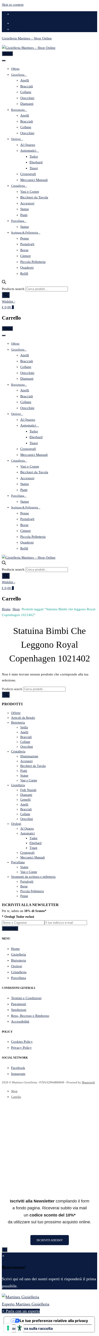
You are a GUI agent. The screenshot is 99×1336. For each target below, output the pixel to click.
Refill (24, 273)
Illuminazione (29, 756)
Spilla (24, 727)
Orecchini (27, 98)
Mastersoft (88, 1082)
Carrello (16, 1097)
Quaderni (27, 267)
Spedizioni (18, 1010)
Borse (24, 250)
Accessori (27, 203)
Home (6, 609)
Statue (24, 209)
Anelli (24, 80)
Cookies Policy (22, 1041)
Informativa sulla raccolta (30, 1328)
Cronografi (28, 174)
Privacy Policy (21, 1047)
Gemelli (25, 799)
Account (17, 29)
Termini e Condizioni (26, 998)
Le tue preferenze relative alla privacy (54, 1320)
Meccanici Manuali (34, 180)
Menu (7, 53)
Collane (25, 92)
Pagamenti (18, 1004)
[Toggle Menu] (4, 60)
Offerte (15, 68)
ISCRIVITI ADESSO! (50, 1240)
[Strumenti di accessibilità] (19, 1328)
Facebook (18, 1068)
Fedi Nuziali (28, 790)
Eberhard (36, 162)
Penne (24, 238)
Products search (13, 289)
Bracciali (26, 86)
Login (15, 23)
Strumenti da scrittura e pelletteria (33, 877)
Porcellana (17, 221)
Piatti (23, 215)
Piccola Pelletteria (33, 262)
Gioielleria (17, 74)
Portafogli (27, 244)
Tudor (33, 156)
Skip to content (12, 4)
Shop (16, 609)
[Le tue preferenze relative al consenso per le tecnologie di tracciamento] (8, 1328)
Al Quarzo (27, 145)
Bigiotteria (18, 110)
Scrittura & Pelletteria (24, 232)
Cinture (25, 256)
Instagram (18, 1074)
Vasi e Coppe (29, 191)
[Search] (6, 295)
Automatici (28, 150)
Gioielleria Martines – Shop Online (27, 38)
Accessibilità (20, 1021)
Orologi (16, 139)
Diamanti (26, 104)
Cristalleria (18, 185)
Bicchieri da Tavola (34, 197)
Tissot (33, 168)
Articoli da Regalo (23, 718)
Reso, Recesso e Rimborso (30, 1016)
